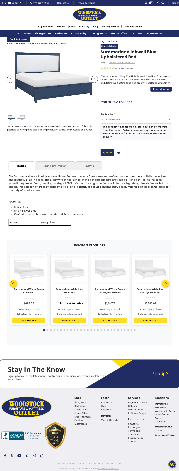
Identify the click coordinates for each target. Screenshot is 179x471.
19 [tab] (104, 330)
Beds (63, 44)
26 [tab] (128, 330)
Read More (159, 89)
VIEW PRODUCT (29, 320)
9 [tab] (71, 330)
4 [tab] (54, 330)
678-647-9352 (40, 3)
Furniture (20, 44)
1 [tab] (44, 330)
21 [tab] (111, 330)
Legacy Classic (109, 41)
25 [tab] (125, 330)
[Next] (165, 284)
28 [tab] (135, 330)
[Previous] (13, 284)
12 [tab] (81, 330)
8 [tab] (68, 330)
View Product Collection (122, 62)
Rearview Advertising (109, 468)
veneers (78, 214)
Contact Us (63, 3)
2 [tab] (47, 330)
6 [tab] (61, 330)
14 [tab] (88, 330)
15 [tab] (91, 330)
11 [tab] (78, 330)
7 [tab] (64, 330)
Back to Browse (18, 39)
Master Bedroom (49, 44)
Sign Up (159, 373)
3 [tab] (51, 330)
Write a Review (126, 68)
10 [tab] (74, 330)
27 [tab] (131, 330)
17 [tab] (98, 330)
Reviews (89, 166)
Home (10, 43)
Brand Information (55, 166)
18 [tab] (101, 330)
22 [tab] (115, 330)
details (22, 166)
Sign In (175, 3)
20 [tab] (108, 330)
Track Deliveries (86, 3)
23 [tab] (118, 330)
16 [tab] (94, 330)
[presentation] (10, 79)
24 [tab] (121, 330)
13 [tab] (84, 330)
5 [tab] (57, 330)
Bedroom (33, 44)
